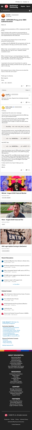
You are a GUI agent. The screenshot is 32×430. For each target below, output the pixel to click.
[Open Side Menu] (2, 6)
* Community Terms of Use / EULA (11, 330)
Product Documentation (16, 374)
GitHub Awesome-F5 (7, 345)
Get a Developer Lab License (16, 366)
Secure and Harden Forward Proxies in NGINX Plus (16, 313)
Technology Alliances (16, 402)
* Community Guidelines (8, 329)
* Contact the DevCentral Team (10, 334)
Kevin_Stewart (14, 295)
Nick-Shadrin (14, 314)
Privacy (17, 419)
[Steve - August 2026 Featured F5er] (16, 210)
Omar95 (8, 15)
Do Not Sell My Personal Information (16, 421)
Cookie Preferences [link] (16, 424)
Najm (13, 310)
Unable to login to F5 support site (13, 280)
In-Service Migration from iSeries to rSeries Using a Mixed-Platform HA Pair (17, 261)
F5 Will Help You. (10, 322)
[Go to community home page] (11, 6)
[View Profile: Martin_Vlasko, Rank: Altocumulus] (3, 107)
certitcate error (8, 308)
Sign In (28, 6)
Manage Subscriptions (16, 389)
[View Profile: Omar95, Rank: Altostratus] (3, 16)
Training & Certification (16, 383)
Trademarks (7, 419)
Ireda (12, 300)
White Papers (16, 375)
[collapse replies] (16, 93)
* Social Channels (6, 341)
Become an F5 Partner (16, 404)
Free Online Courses (16, 381)
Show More (16, 284)
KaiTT (13, 262)
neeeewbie (14, 272)
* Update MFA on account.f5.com (10, 336)
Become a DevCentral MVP (16, 368)
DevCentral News (5, 195)
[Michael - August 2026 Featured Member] (16, 183)
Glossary (16, 377)
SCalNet (13, 267)
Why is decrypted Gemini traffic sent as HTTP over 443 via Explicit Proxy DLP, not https (17, 270)
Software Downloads (16, 393)
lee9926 (14, 276)
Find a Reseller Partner (16, 401)
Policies (12, 419)
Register (23, 6)
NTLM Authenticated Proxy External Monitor (15, 303)
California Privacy (24, 419)
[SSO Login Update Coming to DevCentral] (16, 236)
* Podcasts (5, 340)
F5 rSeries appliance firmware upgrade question (16, 265)
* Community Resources (8, 333)
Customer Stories (16, 378)
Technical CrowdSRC (16, 362)
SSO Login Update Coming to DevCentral (14, 246)
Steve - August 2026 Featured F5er (12, 219)
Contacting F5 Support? (8, 323)
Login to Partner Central (16, 405)
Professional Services (16, 390)
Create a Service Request (16, 392)
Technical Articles (16, 360)
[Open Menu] (30, 11)
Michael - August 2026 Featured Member (14, 193)
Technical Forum (6, 10)
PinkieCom (13, 305)
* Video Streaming (7, 342)
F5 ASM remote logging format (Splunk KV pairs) (17, 275)
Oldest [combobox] (28, 90)
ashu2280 (13, 281)
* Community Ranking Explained (10, 331)
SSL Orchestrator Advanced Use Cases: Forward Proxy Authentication (16, 294)
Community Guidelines (16, 363)
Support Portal (16, 395)
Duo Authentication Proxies (11, 298)
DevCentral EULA (16, 365)
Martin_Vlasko (9, 107)
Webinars (16, 380)
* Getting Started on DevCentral (10, 327)
